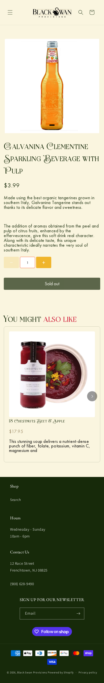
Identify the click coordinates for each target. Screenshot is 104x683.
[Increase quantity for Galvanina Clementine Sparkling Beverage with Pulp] (43, 262)
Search (15, 499)
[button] (10, 12)
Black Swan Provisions (32, 672)
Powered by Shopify (61, 672)
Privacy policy (88, 672)
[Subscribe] (78, 613)
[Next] (92, 396)
